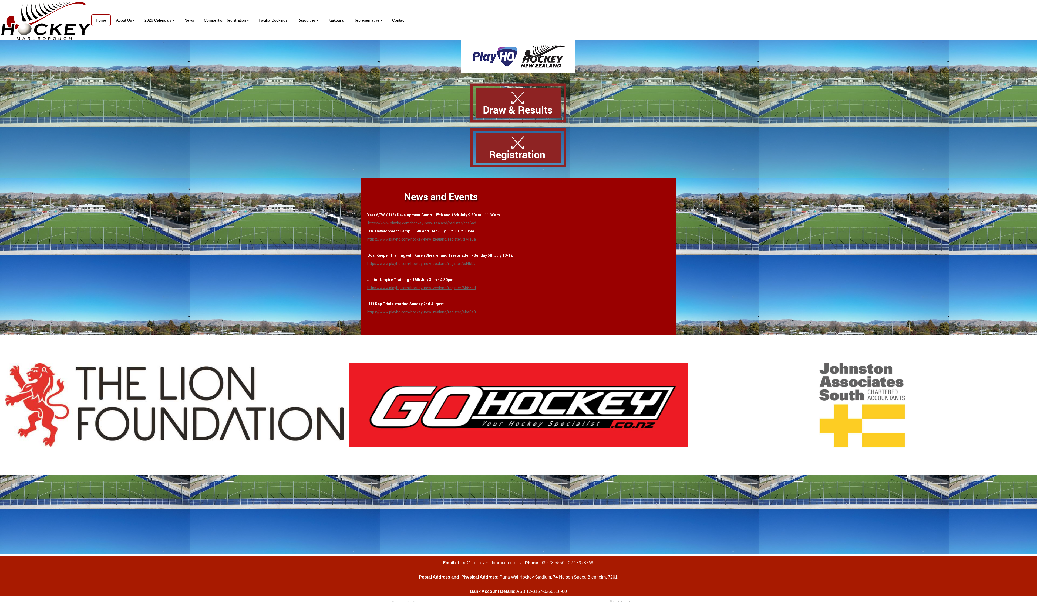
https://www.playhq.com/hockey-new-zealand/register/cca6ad (422, 223)
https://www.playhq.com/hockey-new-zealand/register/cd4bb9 (421, 263)
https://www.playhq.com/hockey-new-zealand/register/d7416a (421, 239)
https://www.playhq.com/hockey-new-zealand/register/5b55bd (421, 288)
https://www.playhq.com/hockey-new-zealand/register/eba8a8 (421, 312)
